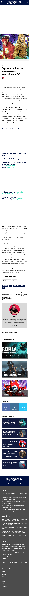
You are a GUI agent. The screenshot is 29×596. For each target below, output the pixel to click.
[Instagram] (12, 324)
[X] (14, 324)
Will (7, 78)
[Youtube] (16, 324)
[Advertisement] (14, 19)
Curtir (5, 403)
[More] (21, 82)
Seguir (14, 403)
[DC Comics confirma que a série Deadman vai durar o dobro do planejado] (14, 388)
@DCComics (19, 192)
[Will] (3, 78)
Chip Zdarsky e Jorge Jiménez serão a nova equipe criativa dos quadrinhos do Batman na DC (7, 297)
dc (10, 285)
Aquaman (5, 285)
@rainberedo (10, 167)
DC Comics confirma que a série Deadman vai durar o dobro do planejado (12, 393)
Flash (22, 285)
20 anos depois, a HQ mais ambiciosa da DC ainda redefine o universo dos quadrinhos (13, 374)
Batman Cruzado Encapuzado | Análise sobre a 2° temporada (12, 356)
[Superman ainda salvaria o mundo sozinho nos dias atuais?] (22, 464)
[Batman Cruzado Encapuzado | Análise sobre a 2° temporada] (14, 350)
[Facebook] (8, 483)
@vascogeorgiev (10, 165)
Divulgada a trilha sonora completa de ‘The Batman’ (21, 295)
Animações (7, 352)
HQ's (6, 37)
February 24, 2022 (18, 199)
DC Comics (16, 285)
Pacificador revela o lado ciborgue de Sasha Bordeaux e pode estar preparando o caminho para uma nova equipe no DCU (14, 562)
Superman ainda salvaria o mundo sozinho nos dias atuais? (10, 464)
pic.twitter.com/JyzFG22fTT (10, 193)
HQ (3, 287)
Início (2, 37)
